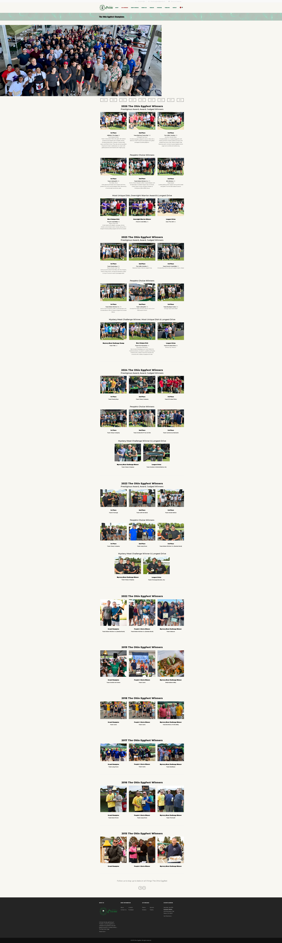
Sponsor (152, 907)
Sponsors (159, 7)
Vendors (152, 7)
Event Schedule (135, 7)
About (116, 7)
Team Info (167, 7)
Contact (175, 7)
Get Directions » (168, 916)
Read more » (102, 931)
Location (130, 907)
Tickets (151, 909)
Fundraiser (131, 909)
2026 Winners (124, 7)
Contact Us (123, 909)
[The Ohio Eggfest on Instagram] (144, 888)
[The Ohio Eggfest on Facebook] (140, 888)
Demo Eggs (144, 7)
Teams (143, 907)
